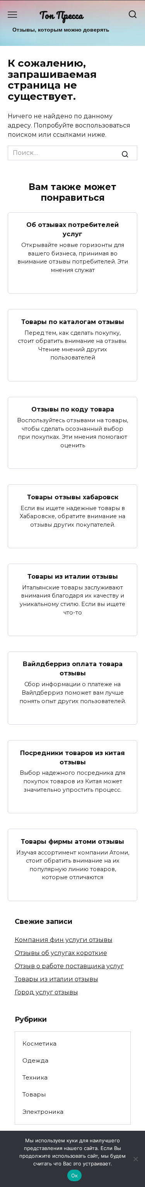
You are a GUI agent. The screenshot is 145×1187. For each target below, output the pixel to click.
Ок (74, 1175)
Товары (34, 1094)
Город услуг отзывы (46, 992)
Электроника (42, 1111)
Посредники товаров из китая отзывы (72, 757)
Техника (35, 1077)
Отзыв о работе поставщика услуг (69, 966)
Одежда (35, 1060)
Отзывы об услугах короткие (61, 953)
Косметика (39, 1043)
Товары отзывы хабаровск (72, 496)
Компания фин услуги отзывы (64, 940)
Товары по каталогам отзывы (72, 321)
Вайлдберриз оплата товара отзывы (73, 668)
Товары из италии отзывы (72, 576)
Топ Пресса (61, 15)
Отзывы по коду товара (72, 409)
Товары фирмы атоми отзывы (72, 841)
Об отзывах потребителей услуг (72, 229)
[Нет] (135, 1159)
